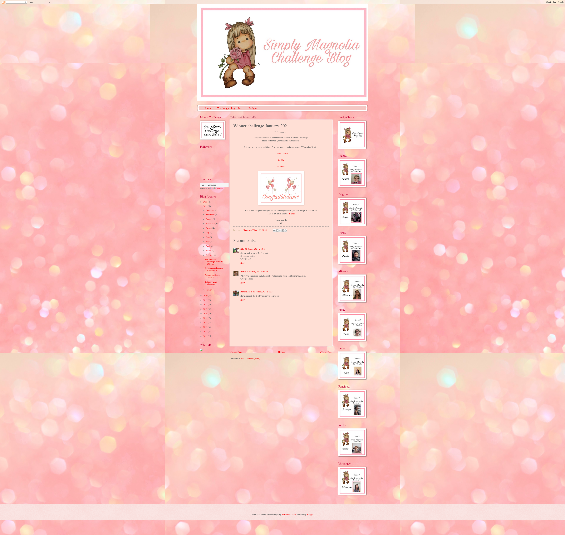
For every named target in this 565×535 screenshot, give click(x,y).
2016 (205, 313)
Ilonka (243, 271)
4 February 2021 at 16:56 (263, 291)
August (209, 228)
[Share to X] (280, 230)
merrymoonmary (289, 514)
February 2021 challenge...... (211, 283)
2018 (205, 304)
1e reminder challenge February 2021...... (214, 269)
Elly (242, 248)
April (208, 246)
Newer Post (236, 352)
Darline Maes (246, 291)
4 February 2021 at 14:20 (257, 271)
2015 (205, 318)
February (210, 255)
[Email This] (274, 230)
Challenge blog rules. (229, 108)
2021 (205, 206)
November (210, 214)
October (209, 219)
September (210, 223)
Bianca (292, 213)
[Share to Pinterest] (285, 230)
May (208, 241)
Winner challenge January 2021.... (212, 276)
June (208, 237)
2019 (205, 300)
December (210, 210)
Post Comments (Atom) (250, 358)
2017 (205, 309)
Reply (242, 262)
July (208, 232)
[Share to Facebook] (282, 230)
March (209, 250)
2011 (205, 336)
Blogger (310, 514)
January (209, 289)
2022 (205, 201)
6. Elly (281, 160)
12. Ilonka (281, 166)
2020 (205, 295)
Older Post (326, 352)
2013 (205, 327)
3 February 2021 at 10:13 (255, 248)
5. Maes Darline (281, 153)
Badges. (253, 108)
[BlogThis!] (277, 230)
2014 (205, 322)
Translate (219, 188)
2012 (205, 331)
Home (207, 108)
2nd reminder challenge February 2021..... (214, 261)
